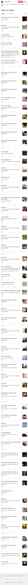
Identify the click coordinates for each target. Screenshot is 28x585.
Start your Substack (10, 579)
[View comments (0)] (8, 77)
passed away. (4, 492)
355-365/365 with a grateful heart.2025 (8, 115)
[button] (2, 4)
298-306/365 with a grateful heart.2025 (9, 339)
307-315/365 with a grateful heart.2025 (8, 318)
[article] (14, 20)
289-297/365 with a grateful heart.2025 (8, 365)
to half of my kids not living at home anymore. (9, 435)
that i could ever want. (6, 443)
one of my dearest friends (8, 60)
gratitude (3, 25)
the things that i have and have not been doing (10, 198)
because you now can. (6, 276)
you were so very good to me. (7, 36)
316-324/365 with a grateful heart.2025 (8, 300)
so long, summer (5, 35)
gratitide (3, 168)
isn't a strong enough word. (7, 153)
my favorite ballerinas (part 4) (9, 453)
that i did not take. (5, 538)
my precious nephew (7, 490)
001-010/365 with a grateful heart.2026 (8, 90)
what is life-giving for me (8, 508)
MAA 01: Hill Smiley (6, 266)
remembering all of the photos (9, 537)
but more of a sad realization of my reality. (10, 555)
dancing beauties (6, 159)
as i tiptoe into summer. (6, 201)
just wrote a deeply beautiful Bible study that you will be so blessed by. (10, 62)
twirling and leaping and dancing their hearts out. (9, 455)
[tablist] (7, 13)
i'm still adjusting (6, 432)
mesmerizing (4, 151)
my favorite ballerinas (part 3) (9, 462)
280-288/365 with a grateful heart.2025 (8, 393)
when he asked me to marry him (10, 17)
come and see (5, 216)
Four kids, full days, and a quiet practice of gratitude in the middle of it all (10, 55)
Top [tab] (6, 13)
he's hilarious (4, 561)
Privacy (12, 575)
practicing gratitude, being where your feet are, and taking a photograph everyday (10, 269)
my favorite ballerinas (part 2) (9, 472)
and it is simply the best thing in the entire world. (10, 293)
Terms (16, 575)
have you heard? (5, 274)
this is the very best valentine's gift (11, 442)
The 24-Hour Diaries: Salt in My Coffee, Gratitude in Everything (10, 51)
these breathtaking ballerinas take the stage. (9, 219)
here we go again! (5, 99)
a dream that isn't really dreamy (10, 553)
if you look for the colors (7, 282)
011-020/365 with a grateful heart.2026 (8, 81)
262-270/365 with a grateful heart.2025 (8, 517)
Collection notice (22, 575)
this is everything (6, 105)
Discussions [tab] (11, 13)
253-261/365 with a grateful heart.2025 (8, 546)
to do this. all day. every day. (7, 358)
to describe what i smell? (6, 44)
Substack (8, 582)
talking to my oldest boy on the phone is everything (10, 108)
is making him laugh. (5, 416)
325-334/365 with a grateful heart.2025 (9, 141)
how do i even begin (6, 43)
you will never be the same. (7, 284)
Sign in (25, 1)
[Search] (25, 13)
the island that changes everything (10, 290)
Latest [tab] (3, 13)
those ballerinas (5, 177)
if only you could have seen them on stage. (10, 161)
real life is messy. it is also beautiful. (9, 367)
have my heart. (4, 179)
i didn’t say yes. (4, 19)
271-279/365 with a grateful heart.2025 (8, 406)
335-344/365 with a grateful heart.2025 (9, 132)
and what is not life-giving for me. (8, 510)
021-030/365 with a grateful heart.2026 (8, 73)
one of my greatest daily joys (9, 415)
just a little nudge (6, 356)
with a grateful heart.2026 (8, 97)
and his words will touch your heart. (9, 563)
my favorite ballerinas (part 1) (9, 481)
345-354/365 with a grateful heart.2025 (9, 124)
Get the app (20, 579)
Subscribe (20, 1)
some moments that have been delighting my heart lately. (10, 27)
